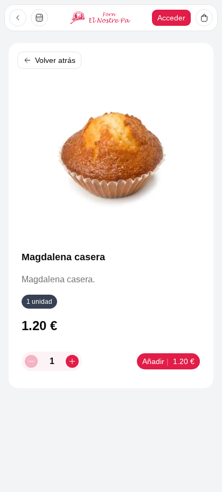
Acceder (171, 17)
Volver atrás (55, 60)
